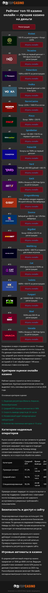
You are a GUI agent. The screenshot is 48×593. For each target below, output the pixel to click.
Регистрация (24, 27)
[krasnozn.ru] (13, 3)
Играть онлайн (31, 45)
